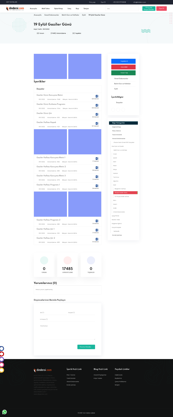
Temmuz (116, 177)
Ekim (114, 200)
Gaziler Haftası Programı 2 (48, 220)
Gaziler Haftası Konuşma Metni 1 (51, 158)
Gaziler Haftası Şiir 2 (46, 238)
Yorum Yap (124, 73)
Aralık (115, 208)
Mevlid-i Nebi (116, 220)
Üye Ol (103, 2)
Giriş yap (92, 2)
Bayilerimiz (118, 378)
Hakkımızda (118, 375)
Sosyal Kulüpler (116, 227)
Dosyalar (40, 89)
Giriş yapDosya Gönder (149, 8)
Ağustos (115, 181)
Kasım (115, 204)
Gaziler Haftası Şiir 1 (45, 229)
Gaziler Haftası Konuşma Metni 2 (51, 167)
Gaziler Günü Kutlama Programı (51, 104)
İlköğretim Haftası (120, 189)
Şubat (115, 158)
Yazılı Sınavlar (71, 378)
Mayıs (115, 169)
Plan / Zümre (71, 375)
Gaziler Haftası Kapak (46, 122)
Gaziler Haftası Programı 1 (48, 185)
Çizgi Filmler (115, 216)
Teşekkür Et (124, 61)
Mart (114, 162)
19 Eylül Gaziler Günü (121, 193)
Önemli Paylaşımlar (100, 375)
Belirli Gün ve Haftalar (70, 15)
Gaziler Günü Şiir (44, 113)
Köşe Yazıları (98, 378)
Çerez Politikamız (120, 381)
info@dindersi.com (139, 2)
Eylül (84, 15)
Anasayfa (37, 15)
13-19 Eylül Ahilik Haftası (122, 196)
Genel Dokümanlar (51, 15)
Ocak (115, 154)
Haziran (115, 173)
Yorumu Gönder (85, 347)
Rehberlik (116, 231)
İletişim (117, 385)
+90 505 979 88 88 (119, 2)
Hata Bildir (123, 67)
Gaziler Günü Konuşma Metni (50, 95)
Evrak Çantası (71, 385)
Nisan (115, 165)
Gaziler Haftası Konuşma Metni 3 (51, 176)
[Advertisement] (50, 66)
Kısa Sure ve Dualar (118, 146)
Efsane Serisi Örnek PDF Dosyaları (124, 142)
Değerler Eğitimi (117, 223)
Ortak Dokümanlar (119, 212)
